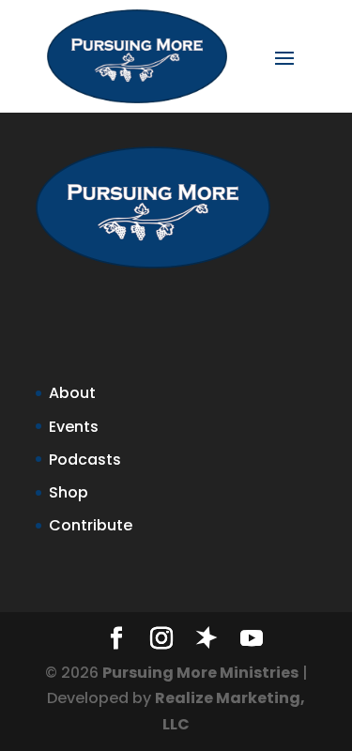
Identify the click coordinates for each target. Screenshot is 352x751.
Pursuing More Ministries (200, 672)
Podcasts (85, 459)
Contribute (90, 525)
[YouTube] (251, 639)
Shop (68, 492)
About (72, 393)
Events (74, 426)
